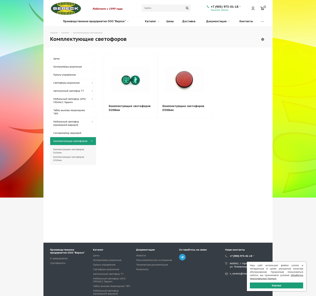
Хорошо (276, 285)
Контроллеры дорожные (67, 66)
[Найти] (187, 8)
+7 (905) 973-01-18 (224, 7)
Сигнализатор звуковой (67, 133)
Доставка (188, 21)
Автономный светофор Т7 (68, 90)
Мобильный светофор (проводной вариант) (66, 123)
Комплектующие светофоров (70, 141)
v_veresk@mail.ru (240, 273)
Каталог (151, 21)
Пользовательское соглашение (154, 260)
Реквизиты (142, 269)
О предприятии (59, 258)
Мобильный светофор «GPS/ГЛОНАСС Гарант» (69, 100)
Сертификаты (58, 263)
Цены (170, 21)
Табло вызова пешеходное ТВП (69, 112)
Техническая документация (152, 264)
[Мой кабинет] (251, 8)
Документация (216, 21)
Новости (141, 255)
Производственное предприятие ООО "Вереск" (94, 21)
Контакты (246, 21)
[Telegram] (182, 257)
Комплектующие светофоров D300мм (68, 159)
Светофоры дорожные (66, 82)
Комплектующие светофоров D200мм (68, 151)
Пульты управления (64, 74)
